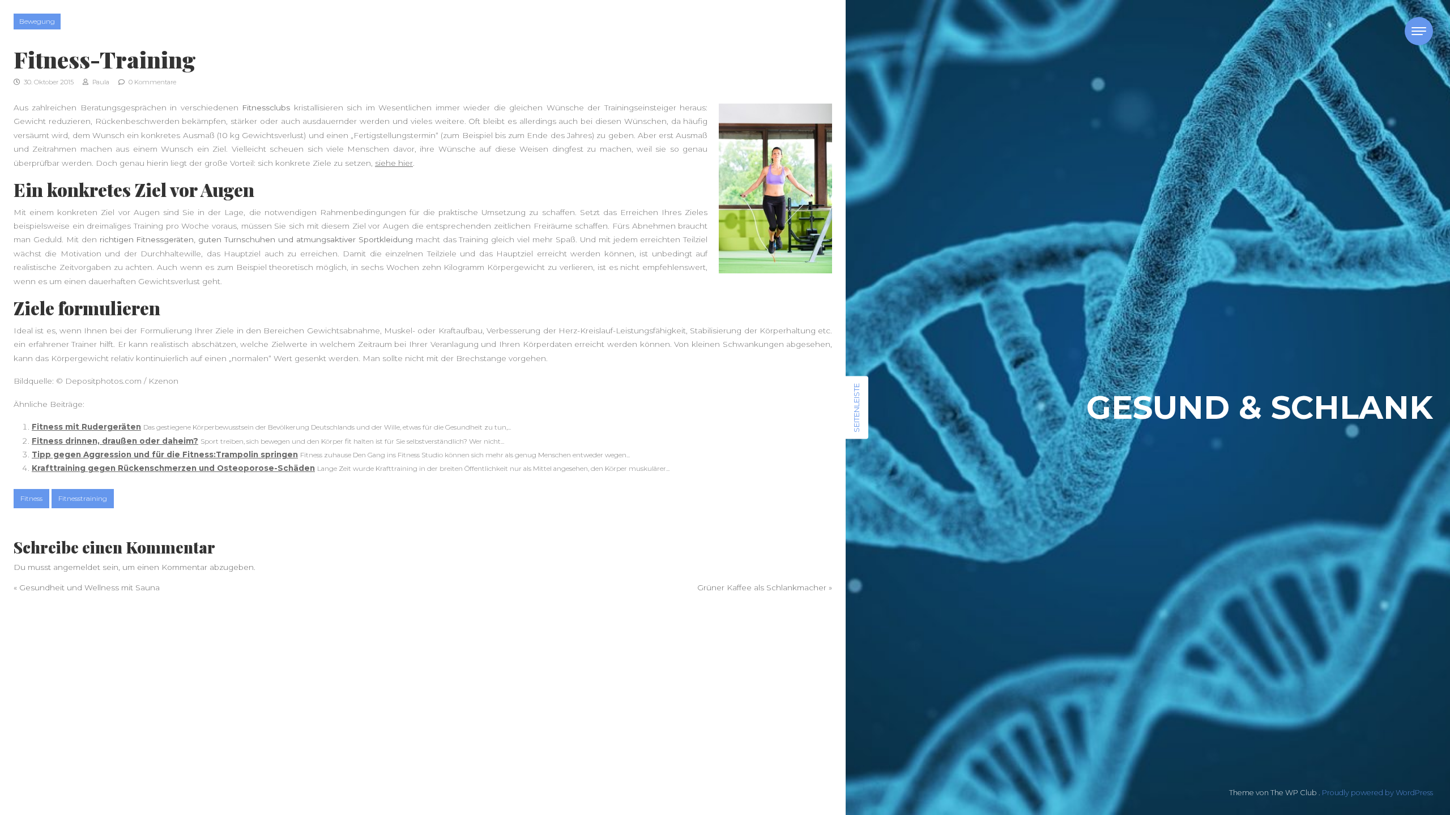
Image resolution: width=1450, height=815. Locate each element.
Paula (100, 82)
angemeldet (76, 567)
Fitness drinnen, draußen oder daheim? (115, 440)
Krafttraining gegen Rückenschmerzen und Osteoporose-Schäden (173, 468)
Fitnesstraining (82, 498)
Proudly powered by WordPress (1377, 792)
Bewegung (37, 21)
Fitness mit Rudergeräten (86, 426)
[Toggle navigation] (1419, 31)
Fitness (31, 498)
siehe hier (394, 163)
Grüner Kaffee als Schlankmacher (761, 587)
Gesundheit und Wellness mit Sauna (89, 587)
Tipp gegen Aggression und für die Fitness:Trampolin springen (165, 454)
